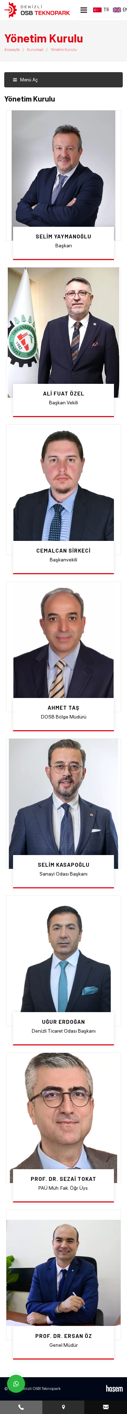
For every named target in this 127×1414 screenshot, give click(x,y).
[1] (84, 10)
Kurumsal (35, 49)
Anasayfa (12, 49)
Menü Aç (28, 79)
